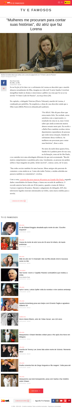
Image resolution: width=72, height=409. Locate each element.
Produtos (4, 8)
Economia (49, 8)
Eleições (19, 8)
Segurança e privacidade (54, 406)
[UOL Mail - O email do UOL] (59, 2)
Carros (41, 8)
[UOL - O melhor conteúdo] (7, 3)
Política (34, 8)
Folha (56, 8)
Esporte (63, 8)
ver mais (34, 391)
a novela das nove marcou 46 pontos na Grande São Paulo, (42, 179)
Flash (12, 8)
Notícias (26, 8)
